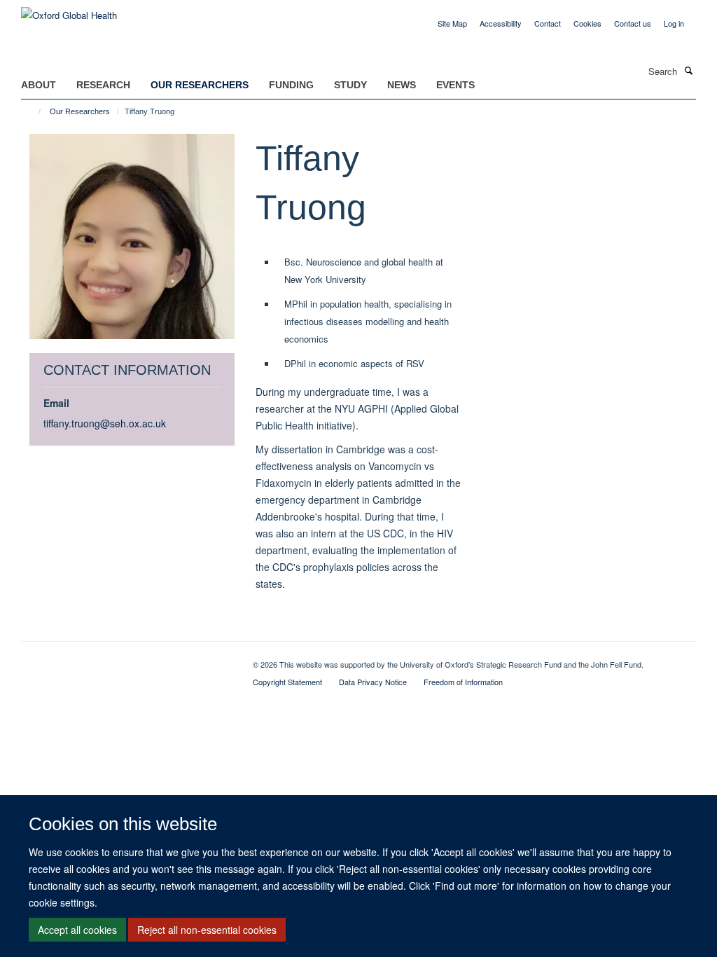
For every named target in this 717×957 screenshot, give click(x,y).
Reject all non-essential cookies (207, 930)
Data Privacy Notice (373, 681)
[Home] (33, 111)
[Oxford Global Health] (69, 10)
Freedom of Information (463, 681)
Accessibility (501, 23)
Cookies (587, 23)
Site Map (452, 23)
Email (56, 403)
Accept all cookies (77, 930)
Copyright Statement (287, 681)
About (38, 84)
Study (350, 84)
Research (103, 84)
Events (455, 84)
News (401, 84)
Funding (291, 84)
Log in (674, 23)
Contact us (632, 23)
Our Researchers (200, 84)
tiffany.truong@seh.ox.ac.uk (104, 423)
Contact (547, 23)
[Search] (688, 70)
